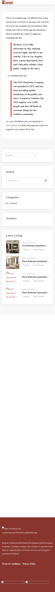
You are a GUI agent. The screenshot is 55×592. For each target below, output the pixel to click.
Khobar (26, 249)
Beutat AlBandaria (29, 243)
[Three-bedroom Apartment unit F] (12, 278)
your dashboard (12, 125)
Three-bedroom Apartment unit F (34, 277)
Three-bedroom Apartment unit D (34, 292)
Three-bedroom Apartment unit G (34, 261)
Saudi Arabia (38, 249)
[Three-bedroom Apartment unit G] (12, 262)
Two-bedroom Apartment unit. (33, 245)
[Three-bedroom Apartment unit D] (12, 293)
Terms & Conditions (11, 564)
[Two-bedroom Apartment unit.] (12, 246)
